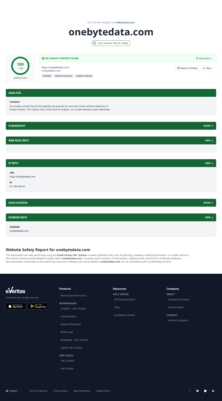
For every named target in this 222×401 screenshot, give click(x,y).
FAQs (117, 307)
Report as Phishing (189, 68)
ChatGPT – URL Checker (73, 308)
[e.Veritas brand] (27, 290)
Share (208, 68)
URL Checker (67, 360)
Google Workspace (71, 324)
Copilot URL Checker (72, 347)
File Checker (67, 368)
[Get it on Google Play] (38, 306)
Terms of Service (38, 390)
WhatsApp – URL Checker (74, 339)
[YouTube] (189, 391)
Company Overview (178, 299)
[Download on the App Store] (16, 306)
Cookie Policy (103, 390)
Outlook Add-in (69, 316)
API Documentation (124, 299)
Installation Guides (124, 315)
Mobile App (67, 332)
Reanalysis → (206, 58)
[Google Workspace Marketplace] (213, 391)
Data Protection (81, 390)
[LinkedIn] (197, 391)
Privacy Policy (60, 390)
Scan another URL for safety (113, 43)
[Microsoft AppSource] (205, 391)
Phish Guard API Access (73, 295)
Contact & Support (178, 320)
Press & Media (175, 307)
